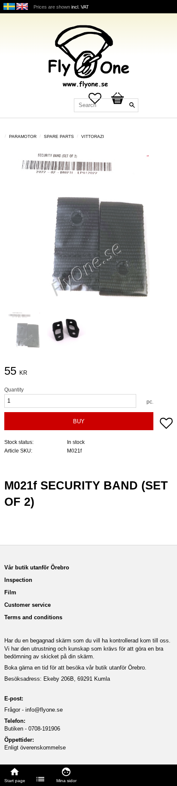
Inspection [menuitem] (18, 580)
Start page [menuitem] (14, 780)
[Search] (131, 105)
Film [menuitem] (10, 592)
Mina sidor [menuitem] (66, 780)
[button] (166, 424)
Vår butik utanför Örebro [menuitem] (36, 567)
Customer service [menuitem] (27, 605)
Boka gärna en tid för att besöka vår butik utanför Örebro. (75, 667)
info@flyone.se (44, 709)
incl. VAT (80, 6)
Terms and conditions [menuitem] (33, 617)
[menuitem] (41, 779)
